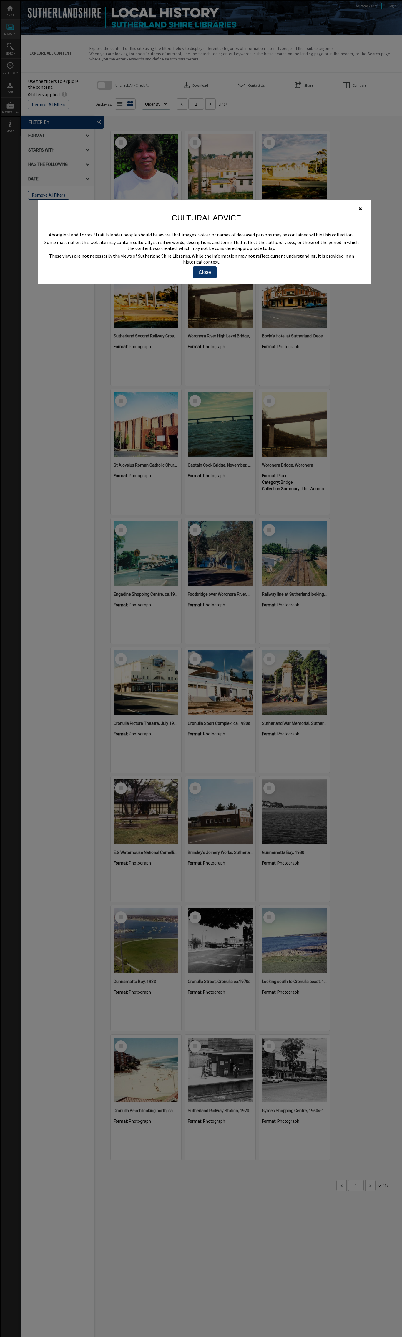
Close (205, 272)
